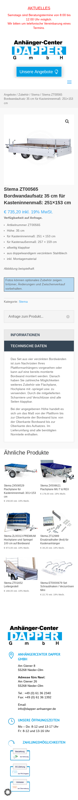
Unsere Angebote (36, 71)
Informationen (25, 335)
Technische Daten (29, 346)
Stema (35, 94)
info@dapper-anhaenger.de (37, 708)
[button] (67, 121)
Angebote (10, 94)
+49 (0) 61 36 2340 (37, 693)
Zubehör (23, 94)
